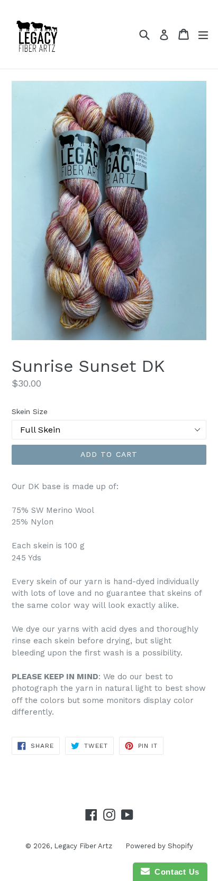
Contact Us (174, 871)
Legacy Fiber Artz (83, 846)
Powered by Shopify (159, 846)
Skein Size (30, 411)
